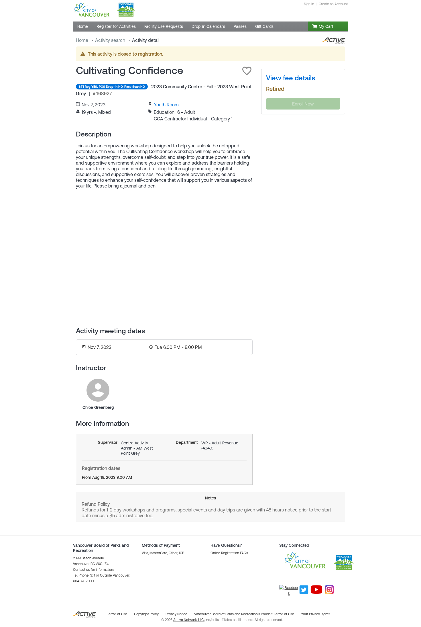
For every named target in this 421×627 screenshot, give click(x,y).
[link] (166, 104)
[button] (246, 70)
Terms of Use (284, 614)
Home (82, 40)
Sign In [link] (309, 4)
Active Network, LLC (188, 620)
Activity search (110, 40)
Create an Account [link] (333, 4)
